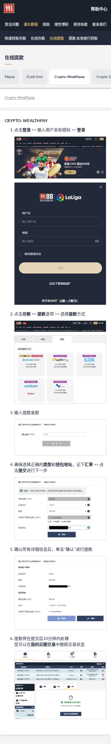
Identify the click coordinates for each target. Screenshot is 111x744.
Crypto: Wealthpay (69, 76)
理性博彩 (61, 24)
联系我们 (99, 24)
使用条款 (80, 24)
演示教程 (31, 24)
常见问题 (12, 24)
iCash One (35, 76)
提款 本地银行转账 (83, 38)
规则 (46, 24)
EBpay (10, 76)
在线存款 (38, 38)
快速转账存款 (15, 38)
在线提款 (57, 38)
